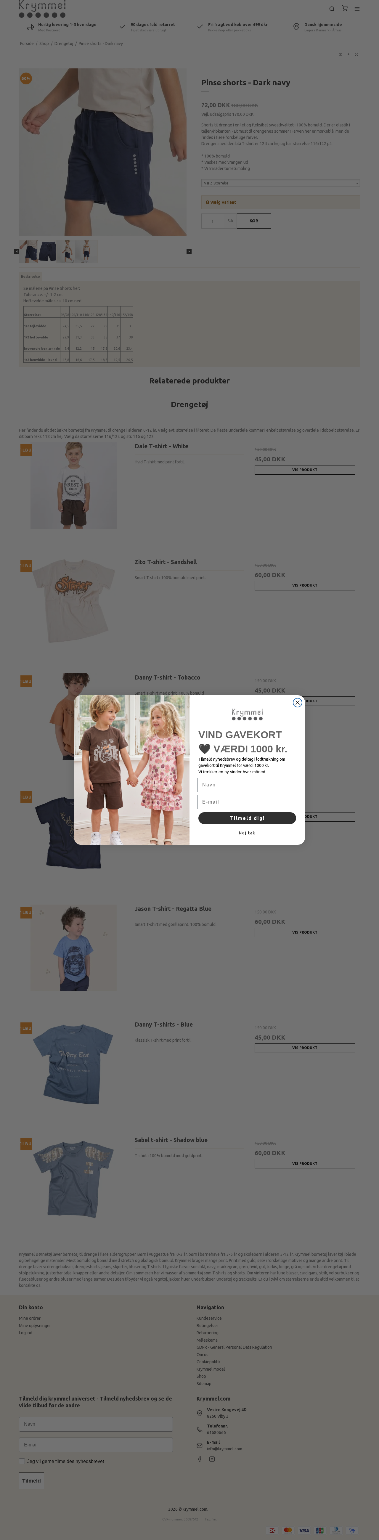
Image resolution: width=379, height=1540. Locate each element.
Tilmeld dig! (247, 818)
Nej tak (247, 833)
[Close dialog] (297, 702)
